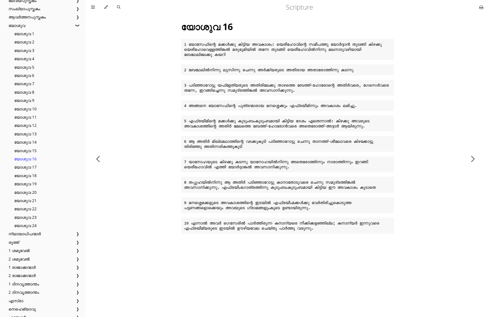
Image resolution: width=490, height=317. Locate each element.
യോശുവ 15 (25, 150)
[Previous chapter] (98, 158)
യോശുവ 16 (25, 158)
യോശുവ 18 (25, 175)
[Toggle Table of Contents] (93, 7)
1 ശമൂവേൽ (19, 250)
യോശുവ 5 (24, 67)
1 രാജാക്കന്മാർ (22, 267)
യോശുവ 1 (24, 33)
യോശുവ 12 (25, 125)
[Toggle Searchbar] (118, 7)
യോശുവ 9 (24, 100)
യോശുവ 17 (25, 167)
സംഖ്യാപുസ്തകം (24, 8)
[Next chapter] (473, 158)
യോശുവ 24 (25, 225)
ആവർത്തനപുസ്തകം (27, 17)
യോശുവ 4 (24, 58)
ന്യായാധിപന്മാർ (25, 233)
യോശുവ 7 (24, 83)
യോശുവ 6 (24, 75)
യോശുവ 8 (24, 92)
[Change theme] (106, 7)
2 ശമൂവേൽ (19, 259)
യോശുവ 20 (25, 192)
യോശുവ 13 (25, 134)
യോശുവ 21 (25, 200)
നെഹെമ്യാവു (22, 309)
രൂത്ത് (14, 242)
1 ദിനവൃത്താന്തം (24, 284)
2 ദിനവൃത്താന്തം (24, 292)
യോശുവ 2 (24, 42)
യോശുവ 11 (25, 117)
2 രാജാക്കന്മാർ (22, 275)
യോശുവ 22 (25, 208)
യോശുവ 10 (25, 109)
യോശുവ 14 (25, 142)
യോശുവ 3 (24, 50)
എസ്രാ (16, 300)
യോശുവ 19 (25, 183)
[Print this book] (481, 7)
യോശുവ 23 (25, 217)
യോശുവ (17, 25)
